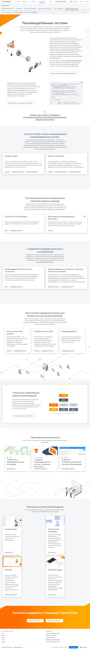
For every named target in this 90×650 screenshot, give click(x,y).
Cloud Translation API (32, 12)
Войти (87, 1)
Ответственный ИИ (58, 8)
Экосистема (42, 1)
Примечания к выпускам (51, 635)
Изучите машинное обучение (45, 8)
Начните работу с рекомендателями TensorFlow (63, 73)
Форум (3, 635)
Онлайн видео (11, 529)
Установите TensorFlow (34, 620)
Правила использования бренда (53, 639)
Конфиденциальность (18, 647)
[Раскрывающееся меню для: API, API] (36, 1)
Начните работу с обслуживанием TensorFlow (20, 103)
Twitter (3, 639)
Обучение (24, 1)
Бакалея (8, 570)
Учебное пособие (31, 172)
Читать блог (8, 552)
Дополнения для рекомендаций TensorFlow (61, 217)
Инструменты (19, 8)
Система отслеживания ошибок (52, 633)
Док (6, 230)
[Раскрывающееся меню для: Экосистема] (46, 1)
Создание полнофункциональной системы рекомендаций (72, 461)
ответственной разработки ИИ (44, 262)
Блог (3, 633)
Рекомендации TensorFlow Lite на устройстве (18, 270)
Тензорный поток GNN (43, 331)
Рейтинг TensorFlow (56, 156)
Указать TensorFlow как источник (53, 641)
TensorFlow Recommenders (73, 60)
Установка (17, 1)
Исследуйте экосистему (53, 620)
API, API (33, 1)
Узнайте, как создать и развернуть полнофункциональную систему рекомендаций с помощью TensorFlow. (45, 117)
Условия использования (7, 647)
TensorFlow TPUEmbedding (16, 216)
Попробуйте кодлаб (68, 468)
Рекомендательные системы (71, 8)
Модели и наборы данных (7, 8)
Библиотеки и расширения (30, 8)
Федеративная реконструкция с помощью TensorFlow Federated (65, 270)
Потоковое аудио (55, 570)
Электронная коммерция (53, 530)
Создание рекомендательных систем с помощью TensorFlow (42, 463)
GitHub (82, 1)
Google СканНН (11, 156)
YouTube (3, 641)
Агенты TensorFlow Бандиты (14, 332)
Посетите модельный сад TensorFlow (23, 416)
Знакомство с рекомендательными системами (15, 461)
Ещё (50, 1)
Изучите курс (11, 468)
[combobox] (61, 1)
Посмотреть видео (10, 594)
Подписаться (73, 647)
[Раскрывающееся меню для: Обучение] (28, 1)
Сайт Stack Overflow (50, 637)
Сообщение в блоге (17, 172)
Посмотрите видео (40, 468)
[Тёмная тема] (82, 82)
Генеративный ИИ (69, 331)
